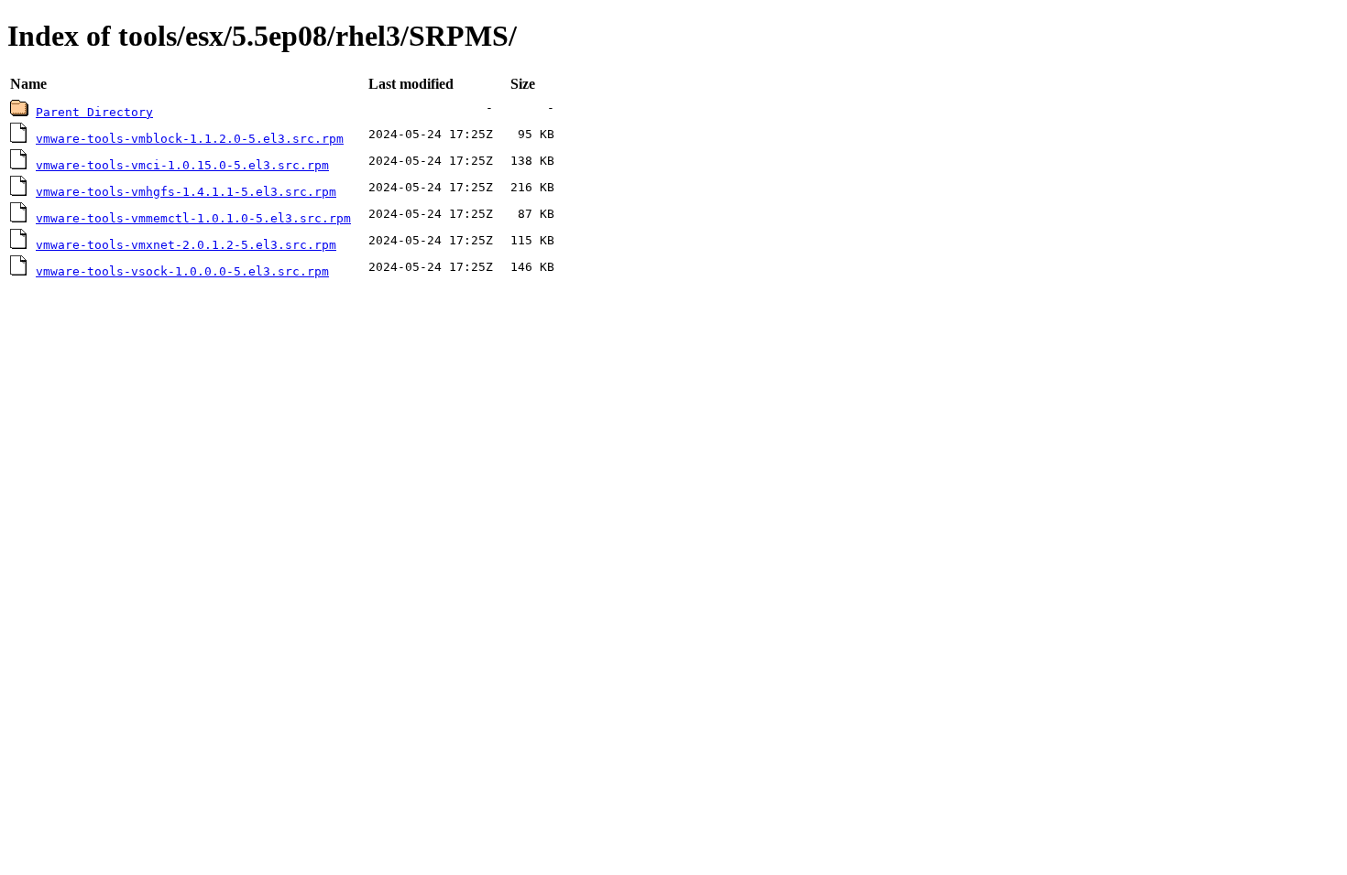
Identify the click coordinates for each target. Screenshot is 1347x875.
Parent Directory (94, 112)
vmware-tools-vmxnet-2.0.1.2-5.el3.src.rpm (186, 245)
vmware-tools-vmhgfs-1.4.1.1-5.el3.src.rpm (186, 192)
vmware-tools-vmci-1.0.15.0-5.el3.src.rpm (182, 165)
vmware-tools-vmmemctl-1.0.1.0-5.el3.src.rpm (193, 218)
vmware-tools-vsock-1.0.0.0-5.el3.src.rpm (182, 271)
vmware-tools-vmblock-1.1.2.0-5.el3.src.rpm (190, 139)
